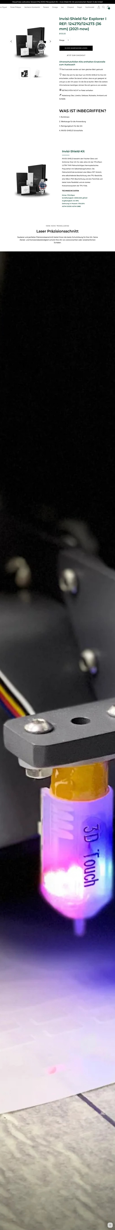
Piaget (79, 7)
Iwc (62, 7)
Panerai (46, 7)
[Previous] (11, 41)
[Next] (50, 41)
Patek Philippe (15, 7)
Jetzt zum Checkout (76, 55)
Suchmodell (89, 7)
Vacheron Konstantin (32, 7)
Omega (55, 7)
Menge (61, 40)
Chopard (70, 7)
